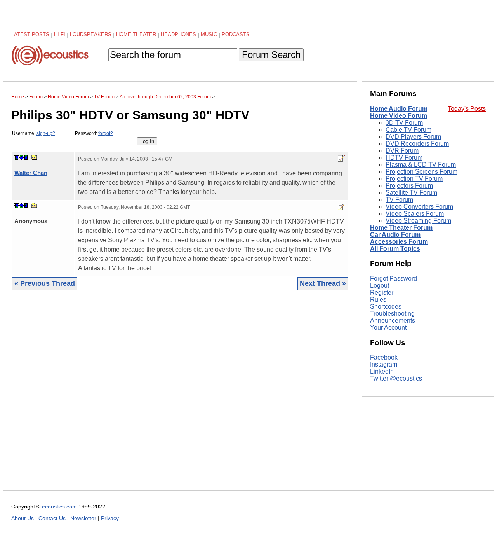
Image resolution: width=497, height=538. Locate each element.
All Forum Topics (395, 248)
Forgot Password (393, 278)
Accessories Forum (399, 241)
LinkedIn (382, 372)
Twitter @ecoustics (396, 379)
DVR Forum (402, 150)
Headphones (178, 34)
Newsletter (83, 518)
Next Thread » (323, 283)
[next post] (21, 157)
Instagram (383, 365)
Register (381, 292)
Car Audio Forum (395, 234)
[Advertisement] (180, 394)
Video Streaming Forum (418, 220)
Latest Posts (30, 34)
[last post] (26, 157)
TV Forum (399, 199)
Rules (378, 299)
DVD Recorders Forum (417, 143)
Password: (94, 133)
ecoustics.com (59, 507)
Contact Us (52, 518)
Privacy (110, 518)
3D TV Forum (404, 122)
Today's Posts (467, 108)
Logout (379, 285)
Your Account (388, 327)
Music (209, 34)
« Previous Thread (44, 283)
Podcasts (236, 34)
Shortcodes (385, 306)
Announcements (392, 320)
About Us (22, 518)
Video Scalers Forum (415, 213)
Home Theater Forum (401, 227)
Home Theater (136, 34)
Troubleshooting (392, 313)
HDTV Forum (404, 157)
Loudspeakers (90, 34)
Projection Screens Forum (421, 171)
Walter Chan (30, 172)
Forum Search (271, 54)
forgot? (105, 133)
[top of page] (16, 157)
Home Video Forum (398, 115)
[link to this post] (34, 157)
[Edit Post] (341, 158)
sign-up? (45, 133)
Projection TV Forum (414, 178)
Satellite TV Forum (411, 192)
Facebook (384, 358)
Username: (33, 133)
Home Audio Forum (398, 108)
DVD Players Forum (413, 136)
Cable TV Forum (408, 129)
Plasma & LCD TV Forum (421, 164)
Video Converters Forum (419, 206)
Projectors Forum (409, 185)
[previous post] (21, 205)
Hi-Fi (59, 34)
